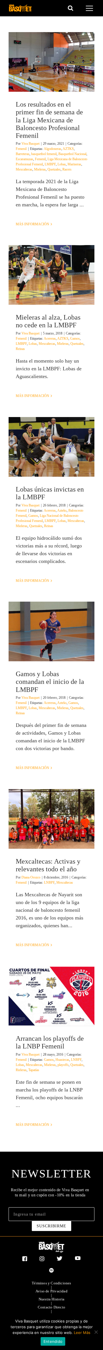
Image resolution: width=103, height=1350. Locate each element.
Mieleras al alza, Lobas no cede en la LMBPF (48, 321)
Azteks (62, 510)
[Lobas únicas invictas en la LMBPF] (51, 447)
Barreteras (22, 154)
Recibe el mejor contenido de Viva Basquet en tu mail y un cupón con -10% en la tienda (50, 1192)
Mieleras (40, 169)
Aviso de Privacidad (51, 1291)
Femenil (21, 149)
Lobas (62, 164)
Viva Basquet (30, 144)
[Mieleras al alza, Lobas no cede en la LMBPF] (51, 275)
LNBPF (49, 883)
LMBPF (50, 164)
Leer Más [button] (82, 1332)
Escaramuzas (24, 159)
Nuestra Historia (51, 1299)
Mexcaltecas (24, 169)
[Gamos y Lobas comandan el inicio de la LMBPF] (51, 631)
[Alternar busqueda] (70, 8)
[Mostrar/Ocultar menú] (90, 8)
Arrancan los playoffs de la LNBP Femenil (50, 1042)
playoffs (63, 1065)
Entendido (52, 1341)
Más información (32, 224)
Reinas (20, 349)
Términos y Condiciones (51, 1283)
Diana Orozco (30, 877)
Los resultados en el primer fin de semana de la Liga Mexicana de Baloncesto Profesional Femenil (49, 120)
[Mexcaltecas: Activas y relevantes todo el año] (51, 819)
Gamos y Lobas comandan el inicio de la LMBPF (50, 681)
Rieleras (21, 1070)
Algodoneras (52, 149)
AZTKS (68, 149)
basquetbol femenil (44, 154)
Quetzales (54, 169)
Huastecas (62, 1060)
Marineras (74, 164)
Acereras (50, 338)
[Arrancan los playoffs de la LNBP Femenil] (51, 996)
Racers (67, 169)
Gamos (75, 338)
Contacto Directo (51, 1307)
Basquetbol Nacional (72, 154)
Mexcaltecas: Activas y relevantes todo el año (48, 865)
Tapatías (33, 1070)
